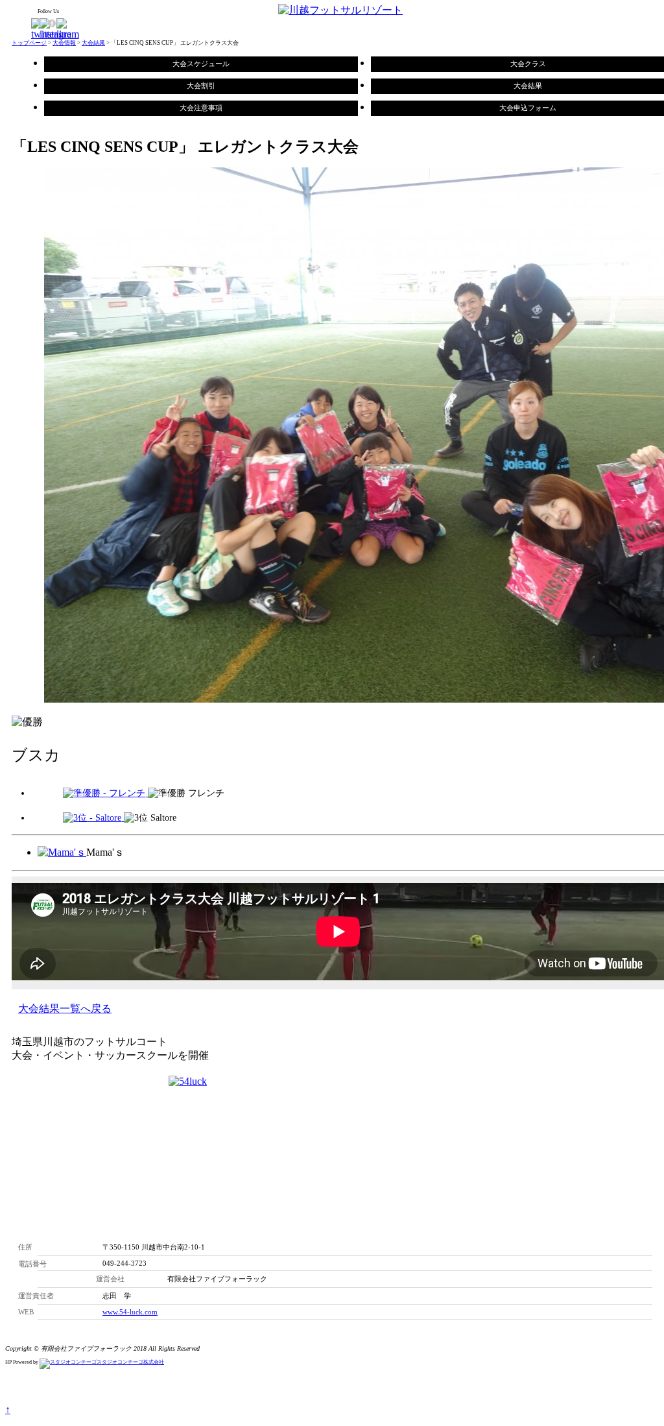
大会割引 (201, 86)
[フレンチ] (105, 793)
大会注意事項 (201, 108)
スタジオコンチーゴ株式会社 (130, 1362)
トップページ (29, 43)
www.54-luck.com (130, 1312)
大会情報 (64, 43)
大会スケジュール (201, 63)
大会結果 (93, 43)
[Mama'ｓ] (62, 852)
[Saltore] (93, 818)
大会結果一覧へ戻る (65, 1008)
